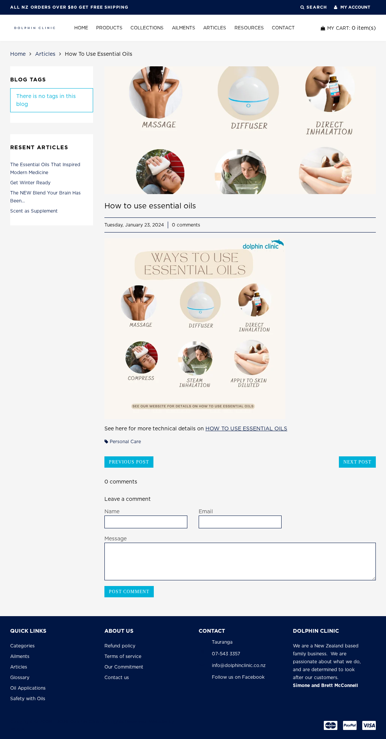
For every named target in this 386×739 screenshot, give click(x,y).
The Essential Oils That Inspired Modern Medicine (45, 168)
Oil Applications (28, 688)
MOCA (17, 729)
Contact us (116, 677)
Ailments (183, 27)
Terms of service (122, 656)
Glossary (19, 677)
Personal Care (125, 441)
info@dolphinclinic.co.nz (239, 665)
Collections (147, 27)
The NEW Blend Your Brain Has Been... (45, 197)
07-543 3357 (226, 653)
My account (354, 7)
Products (109, 27)
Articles (214, 27)
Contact (283, 27)
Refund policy (119, 646)
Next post (357, 462)
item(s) (351, 28)
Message (115, 538)
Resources (249, 27)
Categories (22, 646)
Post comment (129, 591)
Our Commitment (123, 667)
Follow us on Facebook (238, 677)
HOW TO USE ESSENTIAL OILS (246, 428)
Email (206, 511)
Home (81, 27)
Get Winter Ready (30, 182)
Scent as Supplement (34, 211)
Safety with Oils (27, 698)
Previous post (129, 462)
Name (111, 511)
